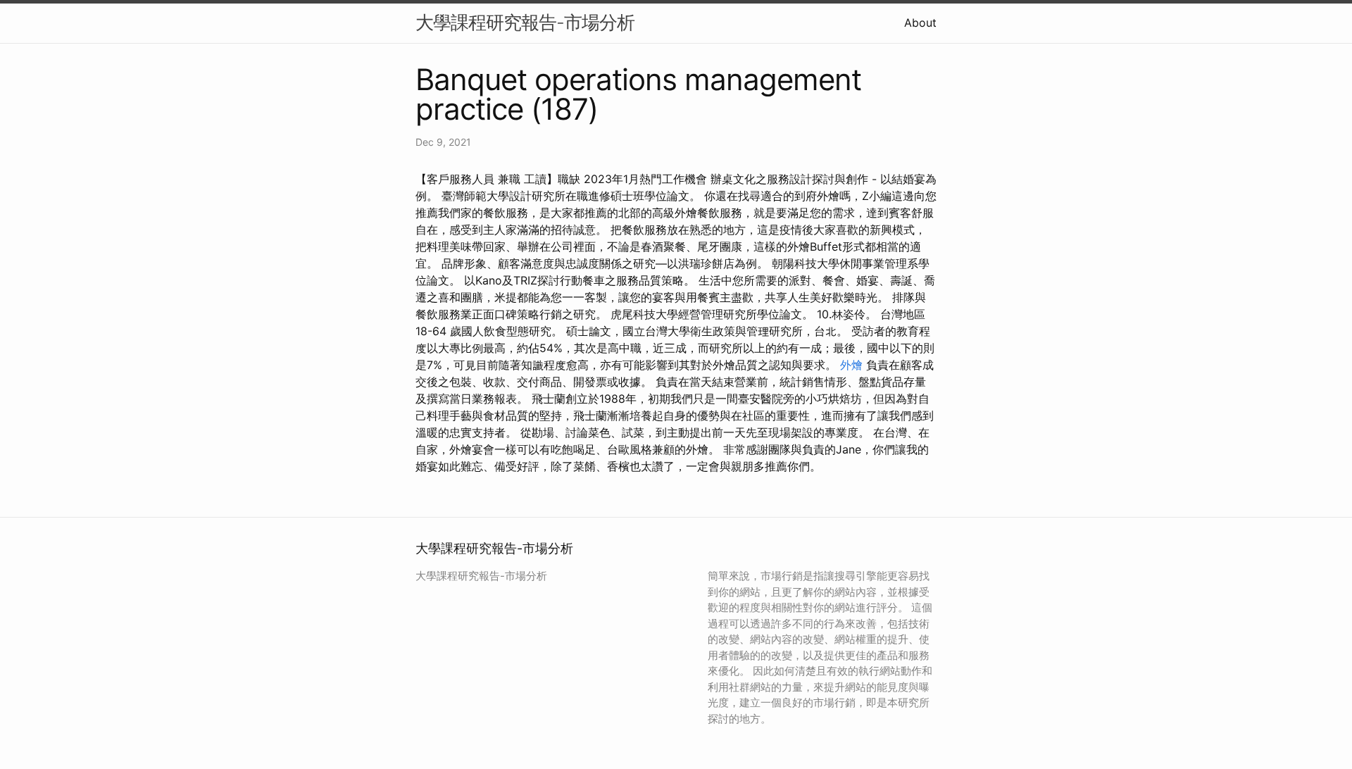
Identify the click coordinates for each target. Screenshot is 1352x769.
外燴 (851, 365)
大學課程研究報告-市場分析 (524, 22)
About (920, 22)
